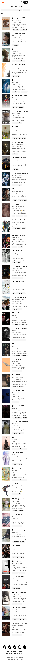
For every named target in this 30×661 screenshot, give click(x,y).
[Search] (21, 2)
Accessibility (10, 659)
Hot (2, 13)
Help (15, 659)
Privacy (13, 657)
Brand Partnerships (11, 655)
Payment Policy (19, 657)
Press (22, 655)
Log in (25, 2)
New (6, 13)
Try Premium (20, 651)
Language (15, 653)
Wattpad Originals (11, 651)
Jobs (18, 655)
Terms (8, 657)
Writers (21, 653)
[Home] (10, 2)
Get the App (9, 653)
